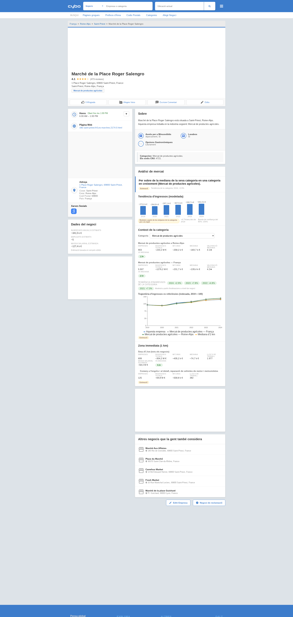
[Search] (209, 6)
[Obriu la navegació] (221, 6)
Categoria (143, 236)
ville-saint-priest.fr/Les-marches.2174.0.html (100, 127)
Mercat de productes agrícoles (88, 90)
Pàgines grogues (91, 15)
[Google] (74, 211)
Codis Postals (133, 15)
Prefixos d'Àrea (113, 15)
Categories (151, 15)
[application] (180, 316)
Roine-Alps (85, 24)
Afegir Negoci (169, 15)
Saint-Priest (99, 24)
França (73, 24)
